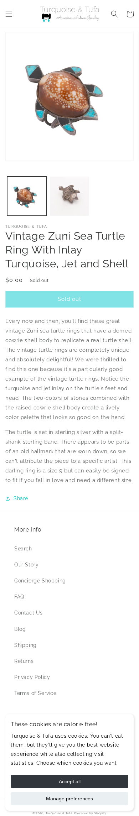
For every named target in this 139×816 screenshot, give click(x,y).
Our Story (26, 564)
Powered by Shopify (90, 813)
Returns (24, 661)
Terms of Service (35, 693)
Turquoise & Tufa (59, 813)
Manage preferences (69, 798)
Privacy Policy (32, 677)
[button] (9, 14)
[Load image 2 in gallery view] (69, 196)
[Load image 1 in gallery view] (26, 196)
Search (23, 548)
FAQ (19, 597)
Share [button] (21, 498)
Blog (20, 629)
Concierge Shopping (40, 581)
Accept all (70, 781)
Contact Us (28, 613)
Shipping (25, 645)
